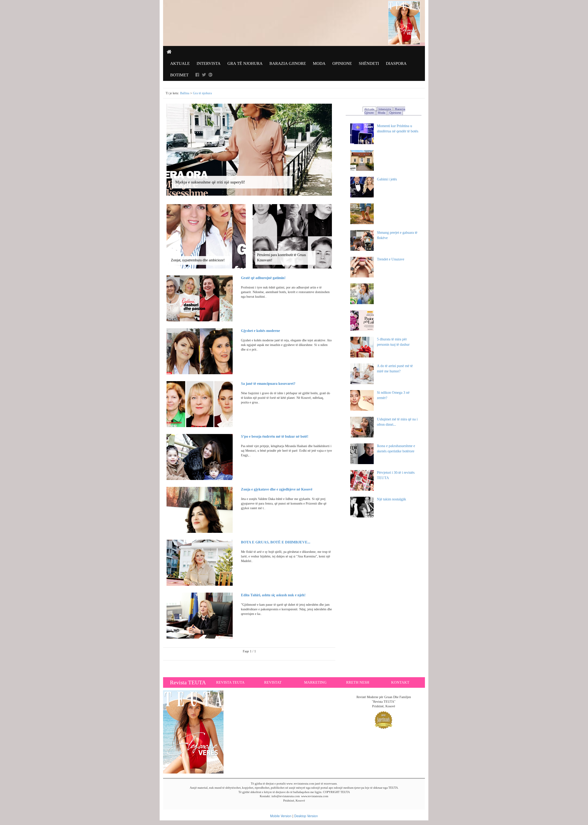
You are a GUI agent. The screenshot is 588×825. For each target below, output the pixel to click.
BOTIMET (179, 75)
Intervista (208, 63)
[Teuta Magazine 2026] (193, 731)
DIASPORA (396, 63)
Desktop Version (306, 816)
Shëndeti (369, 63)
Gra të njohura (245, 63)
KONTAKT (400, 682)
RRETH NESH (357, 682)
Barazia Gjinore (287, 63)
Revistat (273, 682)
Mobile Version (280, 816)
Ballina (184, 93)
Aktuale (180, 63)
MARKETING (315, 682)
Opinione (342, 63)
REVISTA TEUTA (230, 682)
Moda (319, 63)
